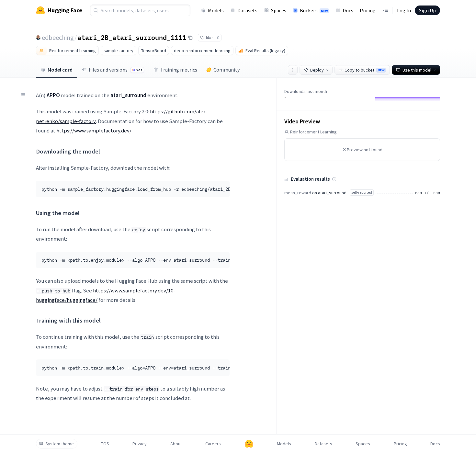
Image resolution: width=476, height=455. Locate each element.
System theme (59, 444)
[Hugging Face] (249, 443)
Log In (404, 10)
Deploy (317, 70)
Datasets (247, 10)
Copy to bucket (364, 70)
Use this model (416, 70)
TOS (105, 444)
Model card (60, 69)
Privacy (139, 444)
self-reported (361, 192)
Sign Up (427, 10)
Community (226, 69)
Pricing (368, 10)
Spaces (278, 10)
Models (216, 10)
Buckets (314, 10)
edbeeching (58, 37)
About (176, 444)
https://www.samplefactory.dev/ (93, 130)
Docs (348, 10)
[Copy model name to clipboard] (190, 37)
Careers (213, 444)
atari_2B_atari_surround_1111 (131, 37)
